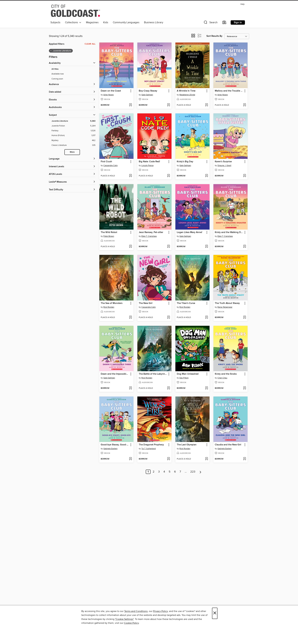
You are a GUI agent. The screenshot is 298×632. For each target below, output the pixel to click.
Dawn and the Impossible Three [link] (115, 374)
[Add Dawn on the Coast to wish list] (130, 105)
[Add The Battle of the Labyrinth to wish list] (168, 388)
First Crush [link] (106, 161)
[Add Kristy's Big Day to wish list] (206, 176)
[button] (210, 23)
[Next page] (200, 472)
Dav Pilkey (184, 378)
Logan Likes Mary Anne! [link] (189, 232)
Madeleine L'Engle (187, 95)
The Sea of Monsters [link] (111, 303)
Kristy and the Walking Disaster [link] (229, 232)
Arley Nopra (108, 95)
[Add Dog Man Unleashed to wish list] (206, 388)
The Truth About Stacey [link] (227, 303)
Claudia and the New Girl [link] (228, 444)
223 (192, 471)
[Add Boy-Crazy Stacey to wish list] (168, 105)
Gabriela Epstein (110, 448)
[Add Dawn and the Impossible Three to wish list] (130, 388)
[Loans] (224, 23)
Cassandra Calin (110, 165)
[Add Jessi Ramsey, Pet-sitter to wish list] (168, 247)
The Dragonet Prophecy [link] (151, 444)
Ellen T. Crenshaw (149, 236)
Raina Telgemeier (224, 307)
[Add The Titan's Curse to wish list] (206, 318)
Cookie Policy (131, 623)
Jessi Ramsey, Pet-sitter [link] (151, 232)
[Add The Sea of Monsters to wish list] (130, 318)
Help (242, 4)
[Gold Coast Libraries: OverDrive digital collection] (75, 10)
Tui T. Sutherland (148, 448)
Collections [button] (72, 22)
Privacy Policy (160, 611)
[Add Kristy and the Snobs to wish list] (244, 388)
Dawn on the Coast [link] (111, 91)
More (72, 152)
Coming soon (57, 79)
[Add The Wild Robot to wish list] (130, 247)
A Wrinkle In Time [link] (186, 91)
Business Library (153, 22)
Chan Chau (222, 378)
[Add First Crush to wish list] (130, 176)
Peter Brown (108, 236)
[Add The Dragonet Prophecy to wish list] (168, 459)
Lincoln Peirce (147, 165)
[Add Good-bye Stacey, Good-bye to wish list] (130, 459)
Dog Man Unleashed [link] (188, 374)
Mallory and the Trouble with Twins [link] (229, 91)
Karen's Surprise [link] (223, 161)
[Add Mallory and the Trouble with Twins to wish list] (244, 105)
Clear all (90, 44)
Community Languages (126, 22)
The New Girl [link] (145, 303)
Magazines (92, 22)
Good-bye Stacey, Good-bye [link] (115, 444)
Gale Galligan (147, 95)
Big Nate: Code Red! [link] (149, 161)
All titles (55, 69)
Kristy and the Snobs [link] (226, 374)
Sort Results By (214, 36)
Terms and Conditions (136, 611)
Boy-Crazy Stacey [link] (148, 91)
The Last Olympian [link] (186, 444)
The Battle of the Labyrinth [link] (153, 374)
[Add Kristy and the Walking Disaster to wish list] (244, 247)
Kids (105, 22)
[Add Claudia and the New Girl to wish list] (244, 459)
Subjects (55, 22)
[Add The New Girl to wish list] (168, 318)
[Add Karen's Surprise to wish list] (244, 176)
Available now (58, 74)
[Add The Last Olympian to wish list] (206, 459)
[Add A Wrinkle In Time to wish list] (206, 105)
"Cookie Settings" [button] (124, 619)
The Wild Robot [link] (109, 232)
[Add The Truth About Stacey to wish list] (244, 318)
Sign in (238, 22)
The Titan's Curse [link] (186, 303)
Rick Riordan (108, 307)
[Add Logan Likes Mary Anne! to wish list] (206, 247)
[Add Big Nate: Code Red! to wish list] (168, 176)
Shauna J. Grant (224, 165)
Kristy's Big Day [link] (185, 161)
